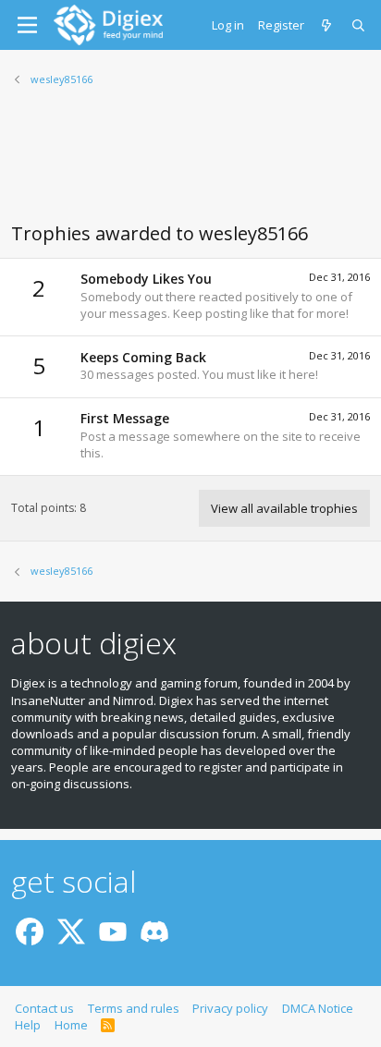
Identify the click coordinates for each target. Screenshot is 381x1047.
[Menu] (27, 25)
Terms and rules (133, 1008)
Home (71, 1025)
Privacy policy (230, 1008)
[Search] (359, 25)
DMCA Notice (317, 1008)
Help (28, 1025)
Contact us (44, 1008)
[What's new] (328, 25)
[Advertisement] (190, 165)
